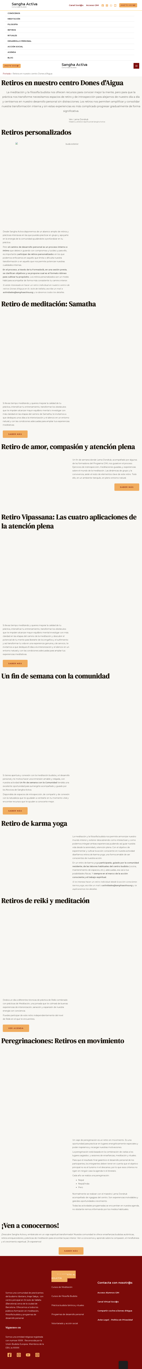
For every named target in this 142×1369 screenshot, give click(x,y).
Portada (7, 73)
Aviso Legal (103, 1320)
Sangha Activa (24, 4)
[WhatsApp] (111, 5)
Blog (10, 58)
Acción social (15, 46)
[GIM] (37, 1355)
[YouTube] (115, 5)
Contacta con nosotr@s (114, 1282)
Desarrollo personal (19, 41)
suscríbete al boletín (63, 1276)
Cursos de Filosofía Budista (64, 1296)
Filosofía (13, 24)
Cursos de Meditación (61, 1287)
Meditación (14, 19)
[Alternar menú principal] (136, 66)
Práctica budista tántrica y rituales (67, 1305)
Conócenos (14, 13)
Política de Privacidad (122, 1320)
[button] (128, 5)
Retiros (12, 30)
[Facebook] (103, 5)
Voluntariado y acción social (64, 1323)
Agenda (12, 52)
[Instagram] (107, 5)
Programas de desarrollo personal (67, 1314)
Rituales (12, 35)
